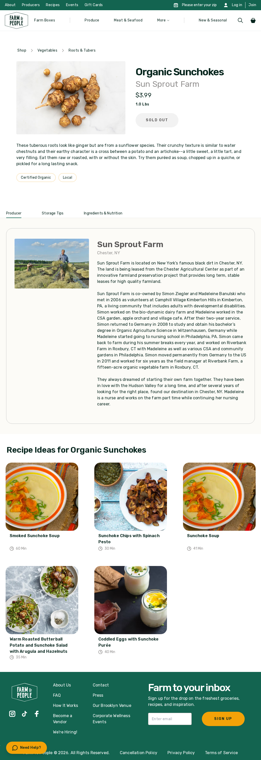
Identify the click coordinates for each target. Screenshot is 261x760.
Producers (31, 5)
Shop (21, 50)
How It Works (65, 705)
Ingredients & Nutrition (103, 213)
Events (72, 5)
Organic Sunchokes (180, 72)
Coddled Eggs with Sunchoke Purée (128, 642)
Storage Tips (52, 213)
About (10, 5)
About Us (62, 685)
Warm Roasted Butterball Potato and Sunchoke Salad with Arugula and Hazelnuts (39, 645)
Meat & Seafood (128, 20)
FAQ (57, 695)
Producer (13, 213)
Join (252, 5)
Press (98, 695)
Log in (237, 5)
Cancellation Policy (138, 752)
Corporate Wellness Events (111, 718)
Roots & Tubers (82, 50)
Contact (101, 685)
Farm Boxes (44, 20)
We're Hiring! (65, 732)
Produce (92, 20)
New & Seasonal (213, 20)
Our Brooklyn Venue (112, 705)
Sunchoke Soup (203, 535)
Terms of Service (221, 752)
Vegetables (47, 50)
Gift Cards (94, 5)
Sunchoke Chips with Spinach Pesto (129, 538)
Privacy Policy (181, 752)
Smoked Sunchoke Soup (35, 535)
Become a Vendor (62, 718)
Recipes (53, 5)
